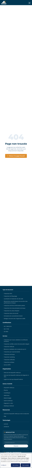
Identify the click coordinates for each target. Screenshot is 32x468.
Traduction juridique (9, 362)
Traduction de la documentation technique (14, 308)
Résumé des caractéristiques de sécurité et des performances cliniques (16, 302)
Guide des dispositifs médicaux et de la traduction (16, 413)
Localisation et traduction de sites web (13, 298)
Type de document (8, 289)
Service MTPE (7, 365)
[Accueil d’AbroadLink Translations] (3, 2)
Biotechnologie (7, 398)
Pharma (6, 390)
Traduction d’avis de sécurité (11, 313)
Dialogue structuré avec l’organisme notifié (14, 318)
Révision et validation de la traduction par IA (15, 349)
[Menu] (29, 3)
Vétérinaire (6, 395)
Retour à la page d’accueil (17, 156)
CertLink (6, 424)
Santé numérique (8, 400)
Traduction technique (9, 354)
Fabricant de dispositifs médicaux (12, 372)
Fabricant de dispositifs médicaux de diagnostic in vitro (16, 375)
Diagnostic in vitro (8, 403)
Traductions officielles (9, 359)
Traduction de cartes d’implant (11, 310)
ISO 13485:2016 (8, 326)
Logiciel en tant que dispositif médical (13, 379)
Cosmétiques (7, 393)
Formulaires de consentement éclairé (13, 316)
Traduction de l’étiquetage (10, 296)
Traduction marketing (9, 357)
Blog (5, 416)
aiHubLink (6, 426)
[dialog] (16, 460)
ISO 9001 (6, 331)
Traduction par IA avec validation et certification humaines (16, 340)
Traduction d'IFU (8, 293)
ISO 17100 (6, 329)
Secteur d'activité (7, 383)
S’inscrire (16, 446)
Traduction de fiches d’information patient (14, 305)
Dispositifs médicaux (9, 387)
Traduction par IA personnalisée (12, 352)
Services (5, 336)
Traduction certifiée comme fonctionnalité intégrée (16, 344)
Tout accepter (25, 465)
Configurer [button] (3, 465)
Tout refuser (15, 465)
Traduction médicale (9, 346)
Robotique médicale (9, 406)
